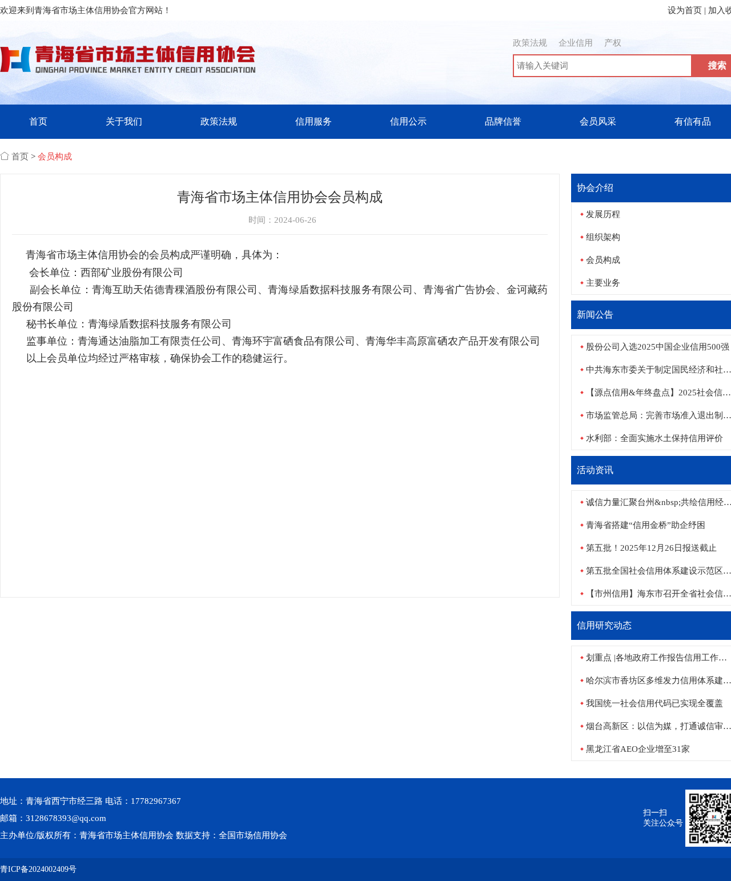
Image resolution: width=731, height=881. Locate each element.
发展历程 (603, 214)
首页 (38, 121)
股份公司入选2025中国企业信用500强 (657, 346)
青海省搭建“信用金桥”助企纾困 (645, 525)
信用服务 (313, 121)
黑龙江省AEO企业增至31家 (638, 749)
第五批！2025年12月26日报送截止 (651, 547)
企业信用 (576, 42)
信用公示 (408, 121)
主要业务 (603, 282)
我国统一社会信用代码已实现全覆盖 (654, 703)
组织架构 (603, 237)
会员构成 (55, 156)
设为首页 (685, 10)
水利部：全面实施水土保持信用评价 (654, 438)
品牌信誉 (503, 121)
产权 (612, 42)
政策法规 (530, 42)
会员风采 (598, 121)
